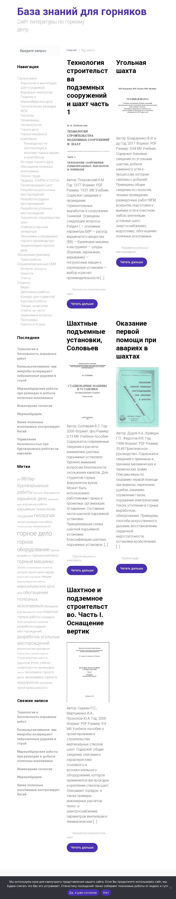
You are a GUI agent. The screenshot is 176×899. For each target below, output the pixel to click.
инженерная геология (39, 567)
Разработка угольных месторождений (36, 211)
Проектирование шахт (37, 185)
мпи (19, 593)
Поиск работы (31, 259)
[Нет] (170, 887)
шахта (20, 672)
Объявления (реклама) (33, 255)
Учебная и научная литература (34, 229)
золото (21, 567)
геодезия (25, 516)
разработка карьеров (36, 621)
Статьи (26, 278)
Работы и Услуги (33, 324)
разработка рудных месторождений (31, 628)
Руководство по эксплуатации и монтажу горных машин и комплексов (41, 150)
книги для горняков (29, 576)
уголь (35, 663)
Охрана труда (130, 558)
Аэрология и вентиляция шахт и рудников (38, 85)
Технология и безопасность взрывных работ (36, 353)
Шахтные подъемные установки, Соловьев (86, 335)
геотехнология (41, 526)
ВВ (19, 479)
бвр (31, 478)
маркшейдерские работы (31, 581)
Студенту (23, 283)
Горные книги (27, 78)
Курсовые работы (34, 301)
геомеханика (24, 526)
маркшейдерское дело (36, 586)
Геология (27, 116)
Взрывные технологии (37, 92)
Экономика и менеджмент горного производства (39, 239)
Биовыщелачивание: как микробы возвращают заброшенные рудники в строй (36, 373)
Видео (25, 287)
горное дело (34, 533)
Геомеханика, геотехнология (31, 123)
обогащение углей (32, 612)
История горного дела (37, 162)
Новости (27, 273)
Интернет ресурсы (34, 269)
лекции (46, 576)
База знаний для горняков (82, 11)
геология (44, 516)
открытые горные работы (37, 614)
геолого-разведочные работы (34, 522)
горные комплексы (45, 555)
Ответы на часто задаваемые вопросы (36, 313)
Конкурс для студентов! (38, 297)
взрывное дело (32, 498)
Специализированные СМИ (36, 264)
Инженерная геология (34, 406)
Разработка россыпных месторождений (38, 192)
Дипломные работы (35, 292)
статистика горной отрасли (32, 653)
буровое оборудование (46, 492)
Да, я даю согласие (83, 892)
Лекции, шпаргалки (34, 306)
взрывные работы (35, 504)
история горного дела (30, 572)
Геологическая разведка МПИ (38, 109)
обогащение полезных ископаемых (32, 599)
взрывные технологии (36, 509)
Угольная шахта (131, 66)
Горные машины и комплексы (34, 136)
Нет (106, 892)
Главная (72, 50)
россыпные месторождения (33, 648)
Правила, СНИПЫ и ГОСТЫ (40, 180)
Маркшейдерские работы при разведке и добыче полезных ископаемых (37, 393)
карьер (49, 572)
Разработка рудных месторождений (35, 201)
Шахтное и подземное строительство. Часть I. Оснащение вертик (87, 610)
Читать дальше (82, 303)
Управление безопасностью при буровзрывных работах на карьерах (37, 446)
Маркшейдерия (29, 414)
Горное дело (30, 129)
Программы (29, 320)
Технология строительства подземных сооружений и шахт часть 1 (88, 87)
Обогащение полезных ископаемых (37, 169)
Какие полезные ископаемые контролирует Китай (38, 426)
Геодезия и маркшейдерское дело (37, 99)
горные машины (35, 561)
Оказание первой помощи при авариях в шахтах (136, 339)
